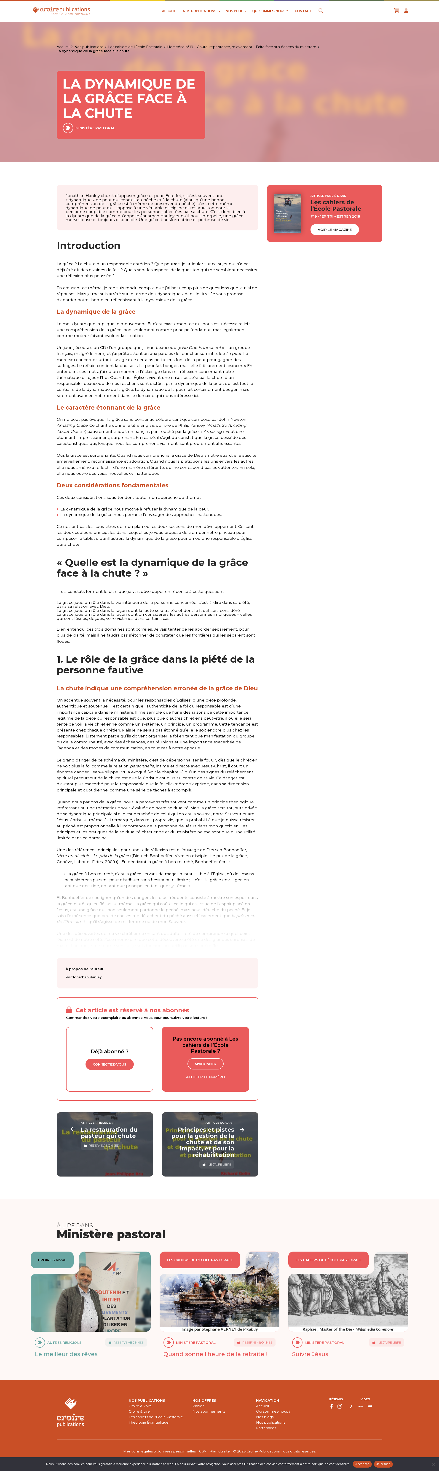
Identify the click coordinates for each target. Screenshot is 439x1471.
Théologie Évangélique (149, 1422)
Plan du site (220, 1451)
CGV (202, 1451)
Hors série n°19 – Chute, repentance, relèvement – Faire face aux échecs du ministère (241, 47)
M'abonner (205, 1064)
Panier (198, 1406)
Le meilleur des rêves (66, 1354)
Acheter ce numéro (205, 1077)
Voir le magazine (335, 229)
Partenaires (266, 1428)
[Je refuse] (433, 1464)
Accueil (169, 11)
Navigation (267, 1400)
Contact (303, 11)
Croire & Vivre (140, 1406)
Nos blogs (236, 11)
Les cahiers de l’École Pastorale (135, 47)
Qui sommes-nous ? (270, 11)
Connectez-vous (109, 1064)
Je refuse (383, 1464)
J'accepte (362, 1464)
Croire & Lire (139, 1411)
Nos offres (204, 1400)
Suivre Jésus (310, 1354)
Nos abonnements (209, 1411)
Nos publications (199, 11)
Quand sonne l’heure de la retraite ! (215, 1354)
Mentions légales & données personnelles (159, 1451)
